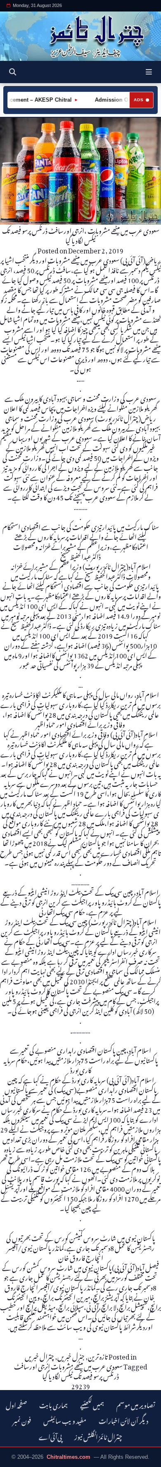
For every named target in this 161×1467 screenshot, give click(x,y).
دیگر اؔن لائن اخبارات (123, 1419)
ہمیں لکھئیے (92, 1404)
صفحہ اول (16, 1404)
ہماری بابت (53, 1404)
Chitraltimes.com (68, 1457)
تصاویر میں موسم (135, 1404)
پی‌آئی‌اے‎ (50, 1436)
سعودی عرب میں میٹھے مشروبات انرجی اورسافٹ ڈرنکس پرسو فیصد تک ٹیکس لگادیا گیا (68, 1370)
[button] (149, 72)
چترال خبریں (39, 1355)
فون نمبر (22, 1419)
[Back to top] (14, 1459)
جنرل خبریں (71, 1355)
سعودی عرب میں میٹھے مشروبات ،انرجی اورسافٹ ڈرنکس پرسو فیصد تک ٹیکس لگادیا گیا (80, 234)
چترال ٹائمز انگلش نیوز (98, 1436)
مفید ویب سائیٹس (64, 1419)
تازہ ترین (98, 1355)
